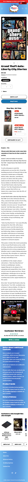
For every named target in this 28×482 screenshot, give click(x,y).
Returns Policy (7, 459)
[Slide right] (17, 63)
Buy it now (14, 101)
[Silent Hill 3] (18, 424)
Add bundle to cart (14, 140)
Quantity (3, 83)
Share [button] (5, 91)
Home (5, 452)
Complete (6, 80)
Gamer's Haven (10, 480)
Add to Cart (6, 444)
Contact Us (6, 466)
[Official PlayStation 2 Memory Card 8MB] (6, 424)
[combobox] (20, 134)
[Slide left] (10, 63)
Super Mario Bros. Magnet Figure (19, 128)
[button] (2, 8)
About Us (6, 455)
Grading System (8, 462)
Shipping (3, 74)
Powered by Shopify (20, 480)
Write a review (14, 340)
